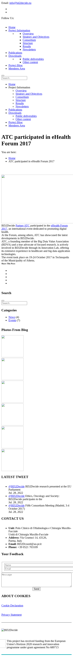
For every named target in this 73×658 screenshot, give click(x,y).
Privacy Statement (11, 614)
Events (12, 320)
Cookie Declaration (12, 605)
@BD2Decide (17, 486)
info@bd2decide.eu (20, 2)
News (12, 317)
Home (12, 158)
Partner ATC (23, 225)
